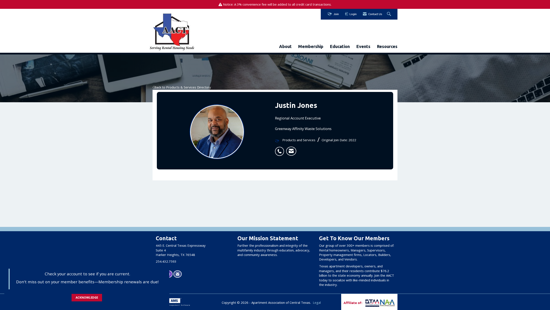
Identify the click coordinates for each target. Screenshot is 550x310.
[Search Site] (389, 14)
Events (363, 46)
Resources (387, 46)
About (285, 46)
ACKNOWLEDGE (87, 297)
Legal (317, 302)
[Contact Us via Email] (177, 274)
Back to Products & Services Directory (182, 87)
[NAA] (387, 303)
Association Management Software (171, 305)
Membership (310, 46)
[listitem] (280, 149)
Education (340, 46)
